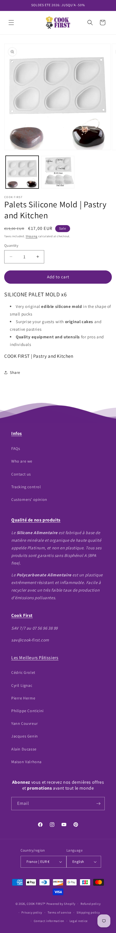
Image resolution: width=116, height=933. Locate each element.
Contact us (21, 474)
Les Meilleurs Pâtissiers (34, 658)
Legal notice (79, 921)
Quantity (11, 245)
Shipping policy (88, 912)
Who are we (21, 461)
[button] (11, 22)
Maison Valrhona (26, 761)
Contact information (49, 921)
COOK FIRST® (36, 904)
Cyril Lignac (21, 685)
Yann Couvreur (24, 723)
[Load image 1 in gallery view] (22, 172)
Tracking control (26, 486)
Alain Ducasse (24, 749)
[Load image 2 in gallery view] (57, 172)
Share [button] (15, 372)
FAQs (15, 448)
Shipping (31, 236)
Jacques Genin (24, 736)
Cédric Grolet (23, 672)
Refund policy (91, 904)
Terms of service (59, 912)
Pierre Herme (23, 698)
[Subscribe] (98, 803)
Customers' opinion (29, 499)
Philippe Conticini (27, 710)
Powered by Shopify (60, 904)
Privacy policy (31, 912)
